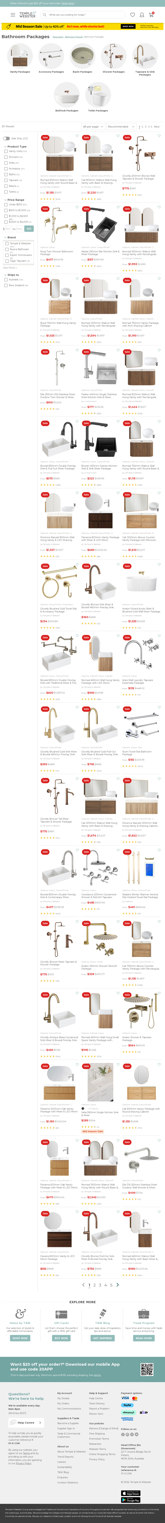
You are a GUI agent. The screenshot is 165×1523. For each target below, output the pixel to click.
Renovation (58, 37)
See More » (10, 267)
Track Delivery (97, 1403)
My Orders (63, 1403)
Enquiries (62, 1477)
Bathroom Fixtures (74, 37)
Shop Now (20, 1338)
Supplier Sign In (66, 1428)
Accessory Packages (51, 71)
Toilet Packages (98, 110)
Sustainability (64, 1467)
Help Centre (96, 1398)
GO (29, 228)
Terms (26, 1453)
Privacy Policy (23, 1463)
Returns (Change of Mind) (103, 1428)
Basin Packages (82, 71)
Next (157, 126)
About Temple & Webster (71, 1451)
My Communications (69, 1408)
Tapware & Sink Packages (145, 73)
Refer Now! (68, 3)
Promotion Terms (99, 1438)
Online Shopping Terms (102, 1454)
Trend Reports (65, 1456)
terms (97, 1375)
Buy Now (61, 1338)
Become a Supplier (68, 1423)
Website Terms (97, 1449)
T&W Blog (63, 1472)
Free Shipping (97, 1433)
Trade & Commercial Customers (68, 1435)
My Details (63, 1398)
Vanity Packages (20, 71)
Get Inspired (102, 1338)
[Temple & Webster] (27, 15)
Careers (61, 1462)
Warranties (95, 1443)
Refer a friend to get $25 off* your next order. (42, 3)
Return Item (96, 1413)
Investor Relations (67, 1482)
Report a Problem (99, 1408)
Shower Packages (114, 71)
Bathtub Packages (66, 110)
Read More (144, 1338)
